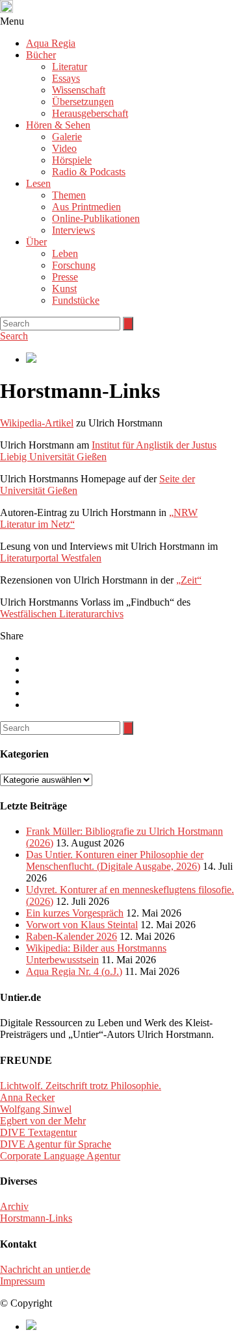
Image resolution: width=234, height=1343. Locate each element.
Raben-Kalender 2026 (71, 936)
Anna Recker (27, 1097)
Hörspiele (72, 160)
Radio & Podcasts (88, 171)
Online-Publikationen (96, 218)
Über (36, 241)
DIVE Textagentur (38, 1132)
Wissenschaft (78, 89)
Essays (66, 78)
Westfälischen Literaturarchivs (62, 613)
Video (64, 148)
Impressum (22, 1281)
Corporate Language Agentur (60, 1155)
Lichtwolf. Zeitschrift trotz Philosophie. (80, 1085)
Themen (69, 195)
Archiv (14, 1206)
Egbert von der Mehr (43, 1120)
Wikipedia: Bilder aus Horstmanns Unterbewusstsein (96, 954)
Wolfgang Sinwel (36, 1109)
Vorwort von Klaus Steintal (82, 924)
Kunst (64, 288)
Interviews (73, 230)
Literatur (69, 66)
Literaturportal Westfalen (50, 557)
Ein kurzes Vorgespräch (75, 912)
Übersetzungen (83, 101)
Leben (65, 253)
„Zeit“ (189, 579)
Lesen (38, 183)
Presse (65, 276)
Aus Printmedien (86, 206)
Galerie (67, 136)
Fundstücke (75, 300)
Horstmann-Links (36, 1218)
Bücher (41, 54)
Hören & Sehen (58, 124)
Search (14, 335)
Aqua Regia (50, 43)
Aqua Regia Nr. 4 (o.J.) (74, 971)
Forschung (74, 265)
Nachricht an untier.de (45, 1269)
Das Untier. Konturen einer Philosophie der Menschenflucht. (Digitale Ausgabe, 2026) (114, 860)
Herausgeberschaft (90, 113)
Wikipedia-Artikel (36, 422)
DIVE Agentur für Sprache (55, 1144)
